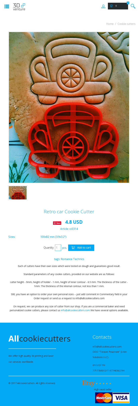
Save (58, 223)
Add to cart (84, 247)
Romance (66, 259)
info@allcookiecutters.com (75, 310)
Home (110, 24)
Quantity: (49, 247)
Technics (78, 259)
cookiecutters (32, 338)
